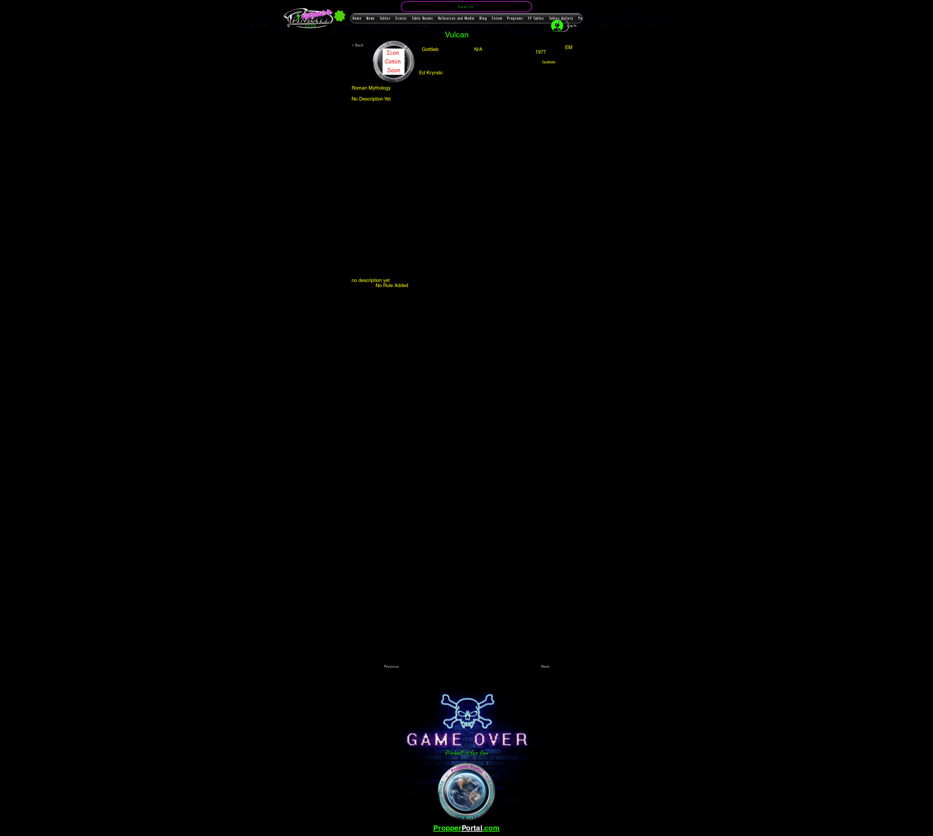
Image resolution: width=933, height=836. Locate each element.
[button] (466, 6)
